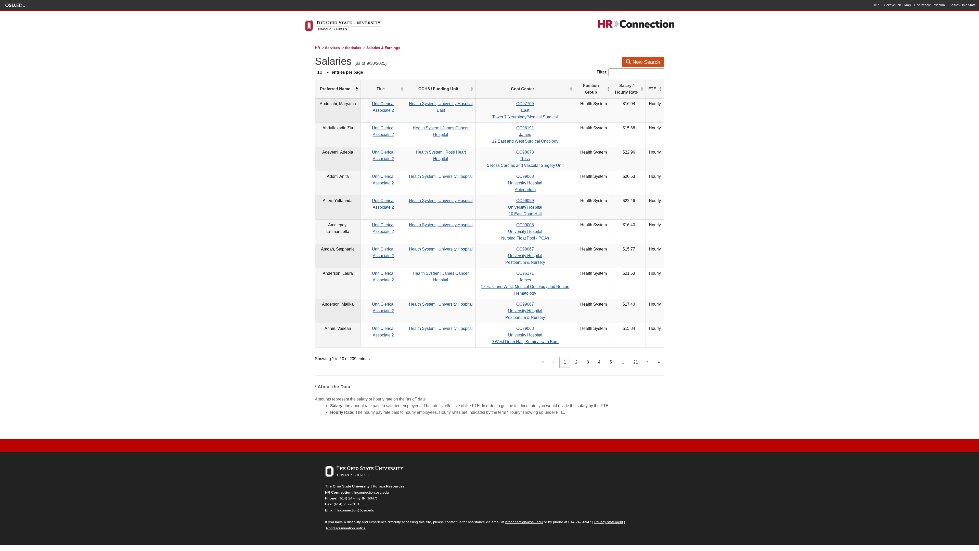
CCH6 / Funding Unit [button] (438, 89)
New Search (645, 62)
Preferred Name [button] (335, 89)
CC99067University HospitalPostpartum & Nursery (525, 256)
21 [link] (635, 362)
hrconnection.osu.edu (371, 492)
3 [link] (588, 362)
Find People (922, 5)
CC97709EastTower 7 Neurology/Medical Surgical (525, 110)
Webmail (940, 5)
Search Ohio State (963, 5)
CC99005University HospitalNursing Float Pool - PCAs (525, 231)
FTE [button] (652, 89)
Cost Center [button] (522, 89)
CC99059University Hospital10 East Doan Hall (525, 207)
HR (317, 48)
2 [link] (576, 362)
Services (332, 48)
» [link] (659, 362)
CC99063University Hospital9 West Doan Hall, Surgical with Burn (525, 335)
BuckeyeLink (892, 5)
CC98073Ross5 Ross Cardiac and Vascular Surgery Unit (525, 159)
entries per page (347, 72)
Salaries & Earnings (383, 48)
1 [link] (565, 362)
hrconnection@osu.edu (355, 510)
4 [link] (599, 362)
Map (907, 5)
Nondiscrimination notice (346, 528)
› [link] (647, 362)
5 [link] (611, 362)
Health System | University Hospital (441, 176)
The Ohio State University (15, 5)
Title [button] (381, 89)
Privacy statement (608, 522)
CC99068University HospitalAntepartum (525, 183)
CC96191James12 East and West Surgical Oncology (525, 134)
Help (876, 5)
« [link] (543, 362)
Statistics (353, 48)
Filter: (602, 72)
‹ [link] (554, 362)
